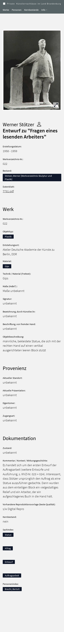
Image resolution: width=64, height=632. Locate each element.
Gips (7, 266)
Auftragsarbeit (12, 575)
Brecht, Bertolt (12, 589)
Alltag (8, 548)
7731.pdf (8, 191)
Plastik (8, 236)
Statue (8, 534)
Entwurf (9, 561)
